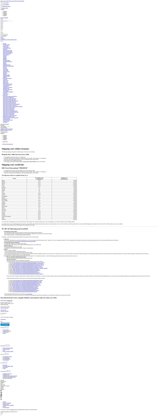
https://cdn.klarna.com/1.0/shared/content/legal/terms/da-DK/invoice (26, 270)
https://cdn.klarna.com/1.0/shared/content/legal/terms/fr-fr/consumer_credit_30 (27, 273)
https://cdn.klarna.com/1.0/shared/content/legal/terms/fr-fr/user (24, 291)
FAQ (4, 350)
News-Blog (5, 367)
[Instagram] (1, 393)
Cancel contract (5, 324)
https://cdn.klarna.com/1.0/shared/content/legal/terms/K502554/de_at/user (27, 281)
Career (4, 368)
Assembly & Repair (7, 331)
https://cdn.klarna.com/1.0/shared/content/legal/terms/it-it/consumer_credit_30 (27, 266)
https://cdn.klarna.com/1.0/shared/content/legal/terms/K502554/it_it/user (26, 283)
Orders (15, 39)
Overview (2, 39)
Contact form (3, 319)
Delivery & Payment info (8, 348)
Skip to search (12, 1)
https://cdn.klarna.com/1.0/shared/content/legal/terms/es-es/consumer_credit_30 (27, 267)
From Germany (5, 8)
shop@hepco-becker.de (5, 322)
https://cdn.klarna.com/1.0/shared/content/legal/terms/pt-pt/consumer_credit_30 (28, 264)
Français (5, 14)
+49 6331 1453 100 (4, 311)
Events (4, 333)
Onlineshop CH (6, 374)
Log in (1, 37)
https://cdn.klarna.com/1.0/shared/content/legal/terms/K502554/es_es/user (26, 284)
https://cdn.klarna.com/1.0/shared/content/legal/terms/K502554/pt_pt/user (27, 282)
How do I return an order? (8, 351)
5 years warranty (6, 349)
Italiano (5, 15)
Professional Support (6, 6)
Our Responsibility (7, 358)
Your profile (7, 39)
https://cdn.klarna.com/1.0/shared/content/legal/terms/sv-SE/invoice (26, 269)
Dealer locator (6, 332)
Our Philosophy (6, 357)
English (5, 12)
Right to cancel (6, 404)
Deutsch (5, 11)
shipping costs (13, 409)
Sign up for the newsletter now (6, 300)
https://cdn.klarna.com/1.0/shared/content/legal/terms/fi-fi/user (25, 289)
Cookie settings (6, 407)
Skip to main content (4, 1)
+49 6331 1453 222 (4, 307)
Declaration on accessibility (8, 405)
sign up (3, 38)
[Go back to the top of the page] (1, 413)
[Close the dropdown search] (1, 25)
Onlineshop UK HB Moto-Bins (9, 377)
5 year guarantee (5, 2)
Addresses (12, 39)
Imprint (4, 401)
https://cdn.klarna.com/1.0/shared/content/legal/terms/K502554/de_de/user (28, 280)
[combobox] (6, 21)
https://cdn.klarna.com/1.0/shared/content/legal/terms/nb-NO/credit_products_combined (30, 268)
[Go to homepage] (4, 17)
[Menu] (1, 19)
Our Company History (7, 356)
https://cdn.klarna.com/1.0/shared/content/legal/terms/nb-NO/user (26, 286)
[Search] (1, 23)
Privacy (4, 406)
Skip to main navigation (19, 1)
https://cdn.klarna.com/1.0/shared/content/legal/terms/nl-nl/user (26, 290)
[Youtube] (1, 395)
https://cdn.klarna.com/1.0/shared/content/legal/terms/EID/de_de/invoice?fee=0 (28, 262)
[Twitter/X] (1, 398)
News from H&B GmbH (8, 366)
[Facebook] (1, 391)
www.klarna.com (28, 294)
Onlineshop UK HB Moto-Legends (10, 375)
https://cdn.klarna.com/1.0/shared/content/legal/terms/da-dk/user (25, 288)
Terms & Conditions (7, 403)
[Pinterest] (1, 399)
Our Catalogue (6, 359)
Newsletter (5, 365)
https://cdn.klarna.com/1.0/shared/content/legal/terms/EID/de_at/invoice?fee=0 (28, 263)
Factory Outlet (6, 329)
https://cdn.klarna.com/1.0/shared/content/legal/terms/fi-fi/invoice (25, 271)
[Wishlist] (1, 31)
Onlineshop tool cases (7, 373)
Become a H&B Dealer (7, 378)
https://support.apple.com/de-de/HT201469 (26, 241)
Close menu (5, 35)
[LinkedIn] (1, 396)
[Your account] (1, 33)
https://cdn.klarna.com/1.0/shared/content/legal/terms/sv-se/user (25, 287)
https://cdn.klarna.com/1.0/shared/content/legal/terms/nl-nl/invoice (27, 272)
